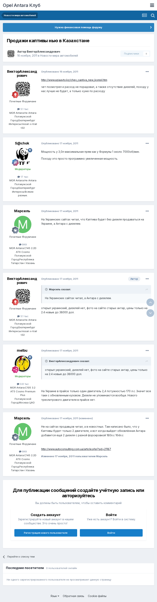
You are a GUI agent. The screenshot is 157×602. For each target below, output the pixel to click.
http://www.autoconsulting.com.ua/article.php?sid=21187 (76, 449)
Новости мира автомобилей (59, 55)
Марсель (22, 211)
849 (24, 244)
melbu (22, 350)
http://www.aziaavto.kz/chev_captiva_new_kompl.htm (74, 80)
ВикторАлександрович (43, 51)
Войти (111, 532)
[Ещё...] (147, 71)
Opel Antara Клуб (21, 5)
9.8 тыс (24, 383)
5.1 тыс (24, 109)
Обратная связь (73, 596)
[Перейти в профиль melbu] (22, 364)
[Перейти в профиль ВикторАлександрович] (11, 53)
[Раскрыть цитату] (46, 289)
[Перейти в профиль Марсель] (22, 224)
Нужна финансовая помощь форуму (78, 27)
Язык (54, 596)
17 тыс (24, 176)
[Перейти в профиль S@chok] (22, 156)
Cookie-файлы (97, 596)
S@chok (22, 143)
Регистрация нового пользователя (45, 532)
